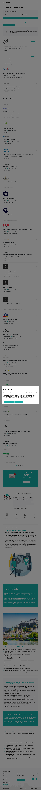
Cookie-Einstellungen (19, 401)
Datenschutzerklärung (7, 398)
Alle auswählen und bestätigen (9, 401)
